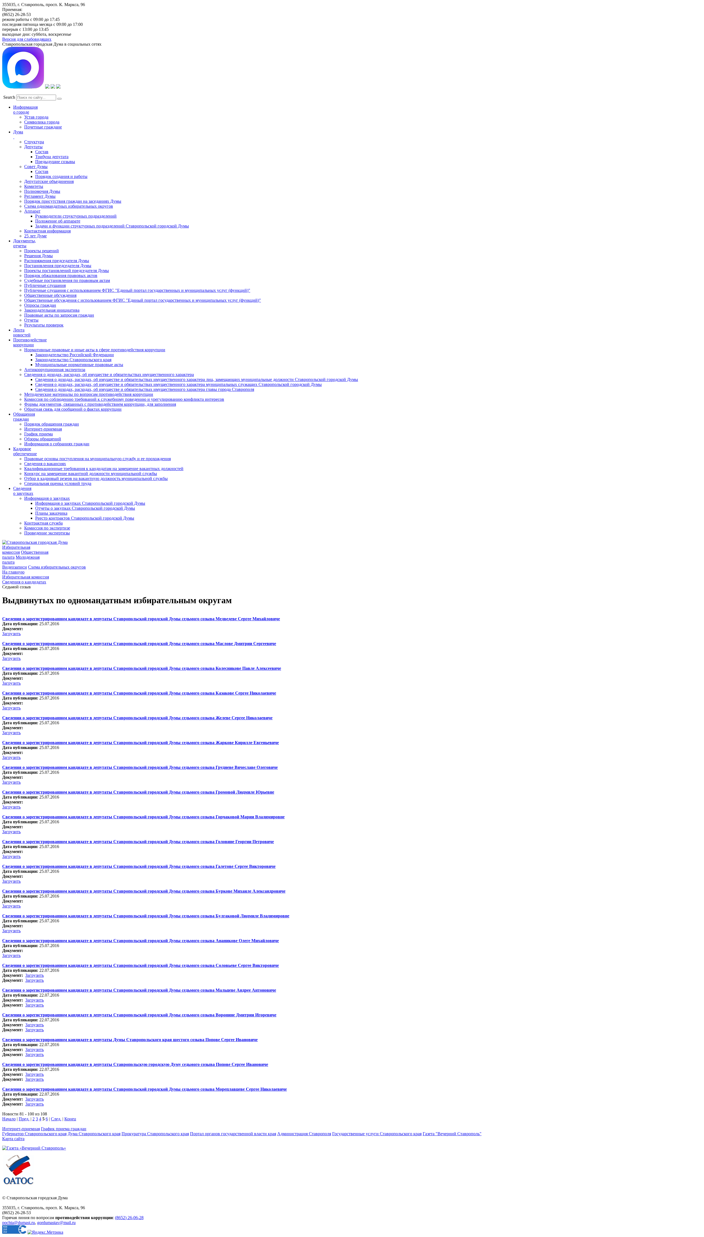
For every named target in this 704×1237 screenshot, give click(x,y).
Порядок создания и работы (61, 176)
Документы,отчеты (24, 243)
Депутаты (33, 146)
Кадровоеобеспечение (25, 451)
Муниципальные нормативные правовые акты (79, 364)
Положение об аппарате (57, 221)
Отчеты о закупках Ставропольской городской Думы (85, 508)
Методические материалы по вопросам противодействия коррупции (88, 394)
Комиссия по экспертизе (47, 528)
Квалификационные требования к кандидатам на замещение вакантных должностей (103, 468)
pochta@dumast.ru (18, 1222)
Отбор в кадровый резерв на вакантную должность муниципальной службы (96, 478)
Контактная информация (47, 231)
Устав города (36, 117)
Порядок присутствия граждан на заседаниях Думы (72, 201)
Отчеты (31, 320)
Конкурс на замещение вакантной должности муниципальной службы (90, 473)
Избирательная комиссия (16, 550)
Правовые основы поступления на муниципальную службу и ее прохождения (97, 458)
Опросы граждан (40, 305)
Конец (70, 1119)
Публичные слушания (45, 285)
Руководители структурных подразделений (76, 216)
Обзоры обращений (42, 439)
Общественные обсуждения (50, 295)
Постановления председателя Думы (57, 265)
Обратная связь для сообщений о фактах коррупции (73, 409)
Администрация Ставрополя (304, 1133)
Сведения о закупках (23, 491)
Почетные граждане (43, 127)
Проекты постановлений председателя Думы (66, 270)
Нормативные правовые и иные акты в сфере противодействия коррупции (94, 349)
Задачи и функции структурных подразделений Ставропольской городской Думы (112, 226)
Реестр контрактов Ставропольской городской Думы (84, 518)
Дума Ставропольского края (94, 1133)
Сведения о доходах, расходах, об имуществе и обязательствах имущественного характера (109, 374)
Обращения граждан (24, 416)
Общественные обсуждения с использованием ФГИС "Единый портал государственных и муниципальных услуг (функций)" (142, 300)
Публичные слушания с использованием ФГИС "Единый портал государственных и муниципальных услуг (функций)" (137, 290)
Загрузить (11, 633)
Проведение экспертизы (47, 533)
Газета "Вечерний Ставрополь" (452, 1133)
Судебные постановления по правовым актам (67, 280)
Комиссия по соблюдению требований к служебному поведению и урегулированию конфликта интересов (124, 399)
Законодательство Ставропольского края (73, 359)
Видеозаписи (14, 567)
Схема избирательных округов (57, 567)
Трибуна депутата (51, 156)
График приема (38, 434)
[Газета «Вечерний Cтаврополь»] (34, 1148)
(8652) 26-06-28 (129, 1217)
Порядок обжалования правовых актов (60, 275)
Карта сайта (13, 1138)
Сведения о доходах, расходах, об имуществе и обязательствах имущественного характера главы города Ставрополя (144, 389)
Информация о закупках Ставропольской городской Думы (90, 503)
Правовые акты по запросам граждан (59, 315)
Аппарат (32, 211)
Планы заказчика (51, 513)
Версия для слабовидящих (26, 39)
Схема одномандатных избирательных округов (68, 206)
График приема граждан (63, 1128)
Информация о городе (25, 109)
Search (9, 97)
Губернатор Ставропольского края (34, 1133)
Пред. (24, 1119)
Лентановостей (22, 332)
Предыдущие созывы (55, 161)
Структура (34, 141)
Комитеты (33, 186)
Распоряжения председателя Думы (56, 260)
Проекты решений (41, 250)
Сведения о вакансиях (45, 463)
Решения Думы (38, 255)
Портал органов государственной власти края (233, 1133)
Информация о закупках (47, 498)
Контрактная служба (43, 523)
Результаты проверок (44, 325)
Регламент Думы (40, 196)
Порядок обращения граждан (51, 424)
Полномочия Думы (42, 191)
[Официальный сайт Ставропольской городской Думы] (35, 542)
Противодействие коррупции (30, 342)
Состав (41, 151)
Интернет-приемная (43, 429)
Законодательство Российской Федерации (74, 354)
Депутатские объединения (49, 181)
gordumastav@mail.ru (56, 1222)
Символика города (41, 122)
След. (56, 1119)
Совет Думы (36, 166)
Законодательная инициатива (51, 310)
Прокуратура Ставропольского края (155, 1133)
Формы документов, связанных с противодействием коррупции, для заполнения (100, 404)
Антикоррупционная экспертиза (54, 369)
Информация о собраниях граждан (56, 443)
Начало (9, 1119)
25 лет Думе (35, 236)
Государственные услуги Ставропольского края (377, 1133)
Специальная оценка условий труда (57, 483)
